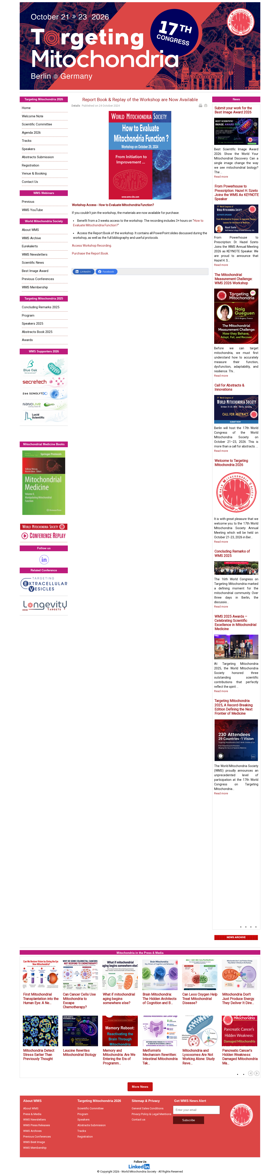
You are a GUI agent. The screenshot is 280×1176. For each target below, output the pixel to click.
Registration (30, 165)
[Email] (206, 106)
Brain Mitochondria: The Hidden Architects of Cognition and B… (160, 998)
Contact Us (30, 182)
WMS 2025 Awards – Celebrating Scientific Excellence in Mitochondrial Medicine (235, 622)
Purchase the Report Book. (90, 253)
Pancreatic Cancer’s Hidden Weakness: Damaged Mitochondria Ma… (240, 1056)
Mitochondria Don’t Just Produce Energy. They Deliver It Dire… (238, 998)
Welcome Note (32, 116)
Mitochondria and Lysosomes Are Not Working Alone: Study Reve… (198, 1056)
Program (28, 315)
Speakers (28, 149)
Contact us (138, 1119)
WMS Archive (31, 238)
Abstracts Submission (38, 157)
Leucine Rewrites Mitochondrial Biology (79, 1052)
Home (26, 108)
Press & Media (32, 1114)
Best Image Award (35, 271)
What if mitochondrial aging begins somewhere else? (119, 998)
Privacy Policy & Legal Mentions (151, 1114)
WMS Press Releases (36, 1125)
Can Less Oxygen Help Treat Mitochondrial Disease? (199, 998)
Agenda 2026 (31, 133)
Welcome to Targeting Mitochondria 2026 (231, 463)
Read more (221, 176)
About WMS (30, 230)
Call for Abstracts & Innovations (229, 387)
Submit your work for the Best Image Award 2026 (233, 110)
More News (140, 1086)
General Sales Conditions (147, 1108)
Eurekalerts (30, 246)
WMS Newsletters (34, 254)
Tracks (27, 141)
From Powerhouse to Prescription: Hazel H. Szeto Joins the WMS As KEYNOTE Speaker (237, 192)
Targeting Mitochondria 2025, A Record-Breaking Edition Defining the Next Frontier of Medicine (234, 707)
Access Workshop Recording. (92, 245)
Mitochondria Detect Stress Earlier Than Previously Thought (38, 1054)
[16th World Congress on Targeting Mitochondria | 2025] (140, 46)
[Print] (201, 106)
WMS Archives (32, 1131)
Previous (28, 202)
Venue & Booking (34, 173)
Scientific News (33, 263)
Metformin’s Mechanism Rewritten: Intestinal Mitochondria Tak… (160, 1056)
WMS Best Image (34, 1142)
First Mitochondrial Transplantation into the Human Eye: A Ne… (41, 998)
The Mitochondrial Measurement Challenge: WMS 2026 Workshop (233, 279)
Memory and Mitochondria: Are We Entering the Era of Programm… (119, 1056)
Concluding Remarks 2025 (40, 307)
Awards (27, 340)
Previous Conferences (38, 279)
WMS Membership (35, 287)
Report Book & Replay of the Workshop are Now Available (140, 99)
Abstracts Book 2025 (37, 332)
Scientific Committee (37, 124)
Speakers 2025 (32, 324)
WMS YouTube (32, 210)
